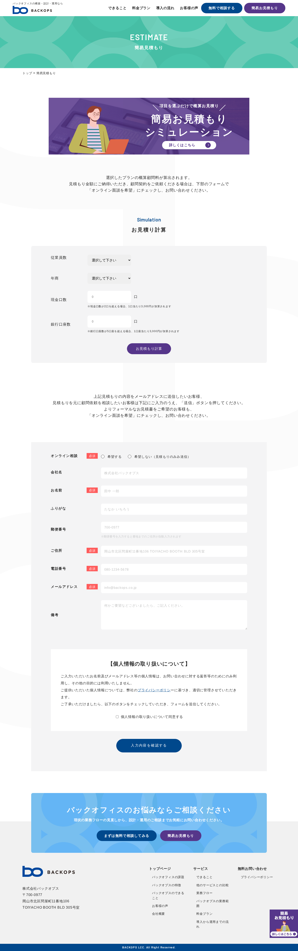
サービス (200, 868)
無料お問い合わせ (252, 868)
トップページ (160, 868)
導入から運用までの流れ (212, 924)
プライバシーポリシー (257, 877)
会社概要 (158, 913)
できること (117, 8)
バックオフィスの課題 (168, 877)
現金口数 (59, 300)
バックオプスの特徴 (166, 885)
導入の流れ (165, 8)
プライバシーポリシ (154, 690)
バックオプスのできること (168, 895)
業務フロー (204, 893)
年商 (55, 278)
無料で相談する (222, 8)
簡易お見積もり (265, 8)
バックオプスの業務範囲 (212, 903)
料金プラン (141, 8)
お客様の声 (189, 8)
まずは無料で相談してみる (126, 836)
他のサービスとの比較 (212, 885)
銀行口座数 (61, 324)
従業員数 (59, 258)
